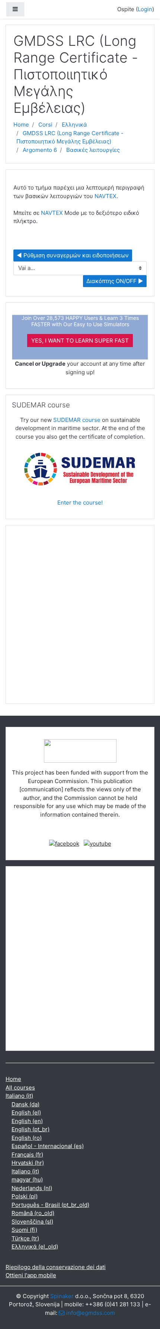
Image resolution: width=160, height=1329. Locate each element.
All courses (20, 1087)
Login (145, 9)
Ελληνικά (74, 124)
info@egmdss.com (90, 1312)
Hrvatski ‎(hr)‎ (28, 1162)
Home (21, 124)
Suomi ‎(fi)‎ (24, 1229)
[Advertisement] (80, 617)
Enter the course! (80, 502)
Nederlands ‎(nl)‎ (32, 1188)
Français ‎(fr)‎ (27, 1154)
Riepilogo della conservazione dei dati (56, 1267)
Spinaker (62, 1296)
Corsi (45, 124)
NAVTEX (105, 196)
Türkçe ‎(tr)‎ (25, 1238)
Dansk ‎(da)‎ (25, 1104)
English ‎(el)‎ (26, 1112)
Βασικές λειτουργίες (93, 149)
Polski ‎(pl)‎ (25, 1196)
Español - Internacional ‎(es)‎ (48, 1146)
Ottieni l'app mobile (31, 1275)
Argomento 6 (40, 149)
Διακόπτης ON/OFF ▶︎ (114, 280)
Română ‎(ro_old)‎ (33, 1213)
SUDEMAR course (76, 419)
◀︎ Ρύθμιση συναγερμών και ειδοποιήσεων (73, 255)
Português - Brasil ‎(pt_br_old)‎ (50, 1204)
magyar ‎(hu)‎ (27, 1179)
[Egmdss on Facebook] (64, 843)
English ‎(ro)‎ (27, 1137)
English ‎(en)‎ (27, 1121)
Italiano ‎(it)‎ (19, 1095)
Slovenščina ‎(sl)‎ (32, 1221)
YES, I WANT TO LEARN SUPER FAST (80, 340)
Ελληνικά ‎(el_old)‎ (35, 1246)
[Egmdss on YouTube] (97, 843)
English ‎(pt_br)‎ (30, 1129)
